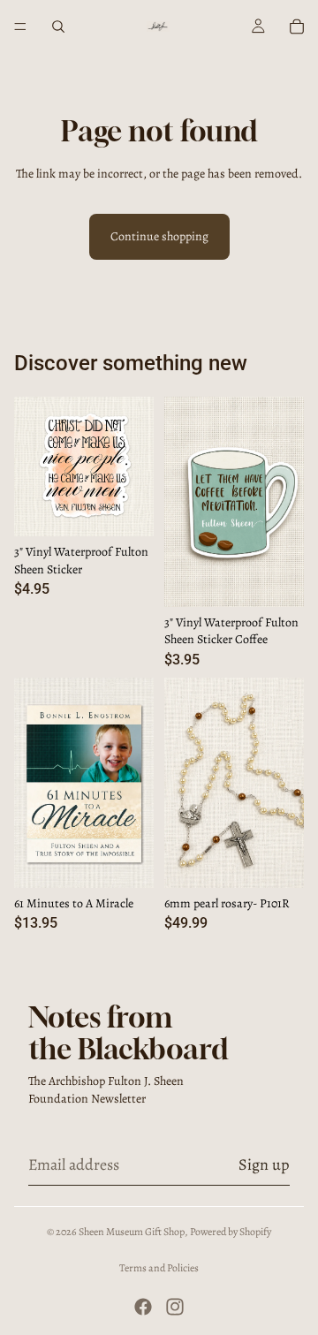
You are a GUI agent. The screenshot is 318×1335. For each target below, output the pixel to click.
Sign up (264, 1164)
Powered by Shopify (230, 1232)
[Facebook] (143, 1306)
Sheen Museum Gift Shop (132, 1232)
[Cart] (296, 26)
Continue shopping (159, 236)
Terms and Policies (159, 1268)
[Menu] (20, 26)
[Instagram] (175, 1306)
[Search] (58, 26)
